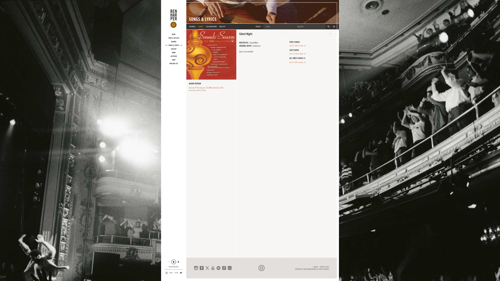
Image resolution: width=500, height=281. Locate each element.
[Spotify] (218, 268)
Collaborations (211, 26)
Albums (173, 42)
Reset (334, 26)
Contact (315, 267)
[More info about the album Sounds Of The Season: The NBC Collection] (211, 55)
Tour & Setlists (173, 38)
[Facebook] (202, 268)
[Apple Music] (224, 268)
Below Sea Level (174, 267)
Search (328, 26)
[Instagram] (196, 268)
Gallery (173, 49)
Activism (174, 56)
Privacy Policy (324, 267)
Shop (174, 60)
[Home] (173, 18)
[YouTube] (213, 268)
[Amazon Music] (230, 268)
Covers (200, 26)
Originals (192, 26)
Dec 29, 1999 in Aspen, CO (297, 46)
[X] (207, 268)
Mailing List (174, 63)
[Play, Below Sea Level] (173, 262)
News (174, 34)
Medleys (222, 26)
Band (174, 53)
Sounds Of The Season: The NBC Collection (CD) (206, 88)
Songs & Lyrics (173, 45)
